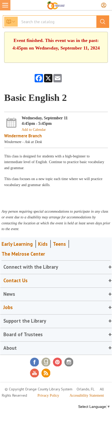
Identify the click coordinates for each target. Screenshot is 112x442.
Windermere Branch (23, 136)
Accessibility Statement (87, 395)
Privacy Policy (48, 395)
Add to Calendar (34, 130)
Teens (59, 244)
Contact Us (15, 280)
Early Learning (17, 244)
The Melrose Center (23, 254)
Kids (43, 244)
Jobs (8, 307)
